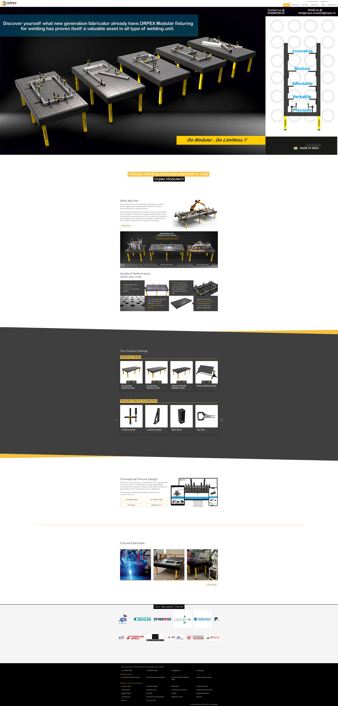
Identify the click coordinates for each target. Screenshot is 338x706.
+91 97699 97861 (131, 499)
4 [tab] (314, 144)
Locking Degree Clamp (204, 689)
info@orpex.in (324, 1)
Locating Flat (125, 697)
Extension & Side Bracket (155, 697)
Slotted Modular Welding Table (180, 678)
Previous (116, 419)
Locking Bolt (125, 689)
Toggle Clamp (126, 693)
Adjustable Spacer (202, 693)
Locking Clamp (151, 689)
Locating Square (202, 686)
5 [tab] (317, 144)
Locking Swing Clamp (179, 689)
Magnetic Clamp (177, 697)
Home (287, 5)
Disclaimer (214, 704)
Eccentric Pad (151, 700)
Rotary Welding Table (203, 677)
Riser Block (175, 686)
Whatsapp (131, 505)
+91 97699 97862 (156, 499)
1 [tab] (307, 144)
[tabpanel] (169, 81)
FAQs (323, 5)
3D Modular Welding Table (155, 677)
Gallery (305, 5)
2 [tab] (309, 144)
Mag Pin (199, 697)
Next (221, 419)
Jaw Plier (149, 693)
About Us (314, 5)
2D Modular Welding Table (130, 677)
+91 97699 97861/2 (312, 1)
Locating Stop (126, 686)
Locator (123, 700)
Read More (125, 225)
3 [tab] (312, 144)
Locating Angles (151, 686)
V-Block (174, 693)
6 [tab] (319, 144)
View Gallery (212, 584)
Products (295, 5)
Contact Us (332, 5)
